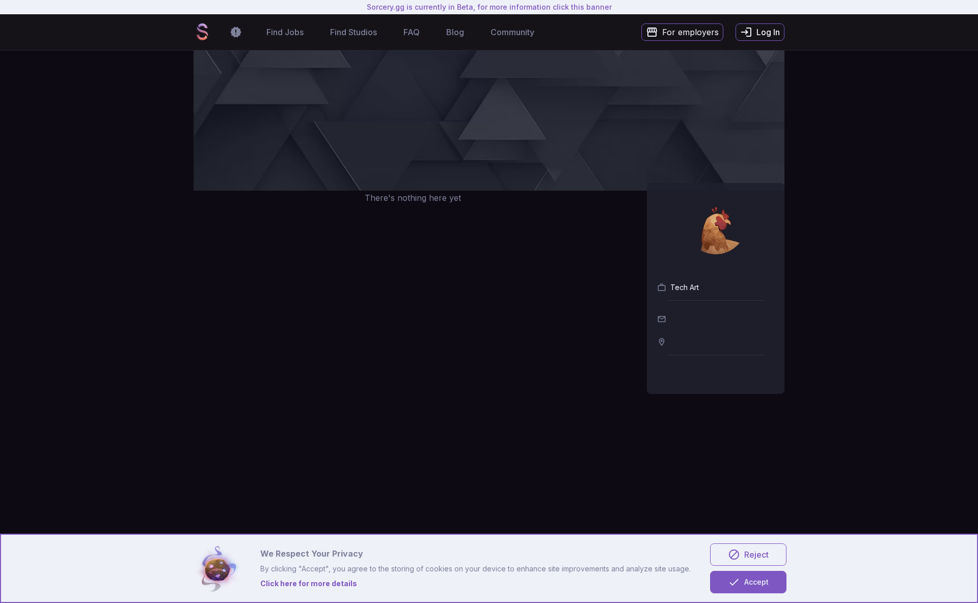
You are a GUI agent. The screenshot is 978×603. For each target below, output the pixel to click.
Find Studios (353, 32)
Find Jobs (285, 32)
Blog (455, 32)
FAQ (411, 32)
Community (512, 32)
